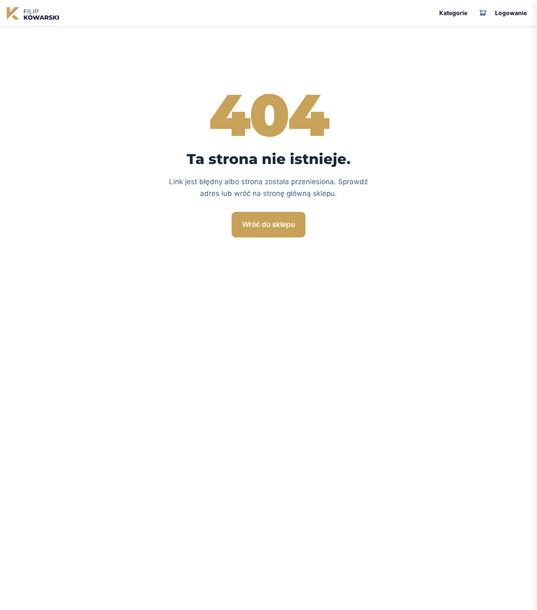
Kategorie (453, 12)
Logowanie (511, 12)
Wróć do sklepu (268, 224)
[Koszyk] (483, 13)
